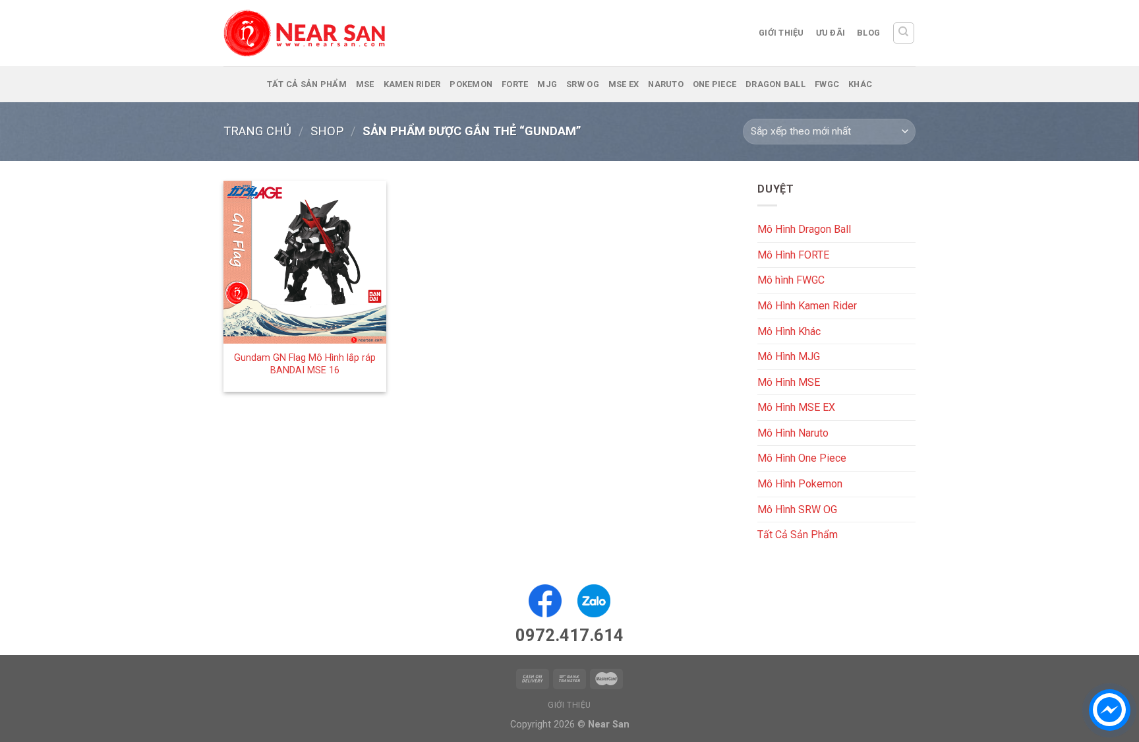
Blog (868, 33)
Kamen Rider (412, 84)
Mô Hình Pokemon (799, 484)
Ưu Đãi (831, 33)
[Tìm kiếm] (904, 33)
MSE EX (623, 84)
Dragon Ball (775, 84)
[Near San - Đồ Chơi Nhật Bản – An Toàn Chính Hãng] (305, 33)
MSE (365, 84)
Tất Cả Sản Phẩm (307, 84)
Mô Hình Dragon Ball (804, 229)
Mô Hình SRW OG (797, 509)
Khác (860, 84)
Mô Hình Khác (789, 331)
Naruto (666, 84)
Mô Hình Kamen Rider (807, 305)
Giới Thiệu (781, 33)
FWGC (827, 84)
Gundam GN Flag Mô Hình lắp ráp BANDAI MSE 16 (305, 364)
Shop (326, 131)
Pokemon (471, 84)
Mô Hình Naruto (793, 433)
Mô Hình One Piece (801, 458)
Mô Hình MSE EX (796, 407)
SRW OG (582, 84)
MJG (547, 84)
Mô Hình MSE (788, 382)
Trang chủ (257, 131)
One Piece (714, 84)
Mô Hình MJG (788, 356)
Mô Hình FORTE (793, 255)
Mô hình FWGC (791, 280)
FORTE (515, 84)
